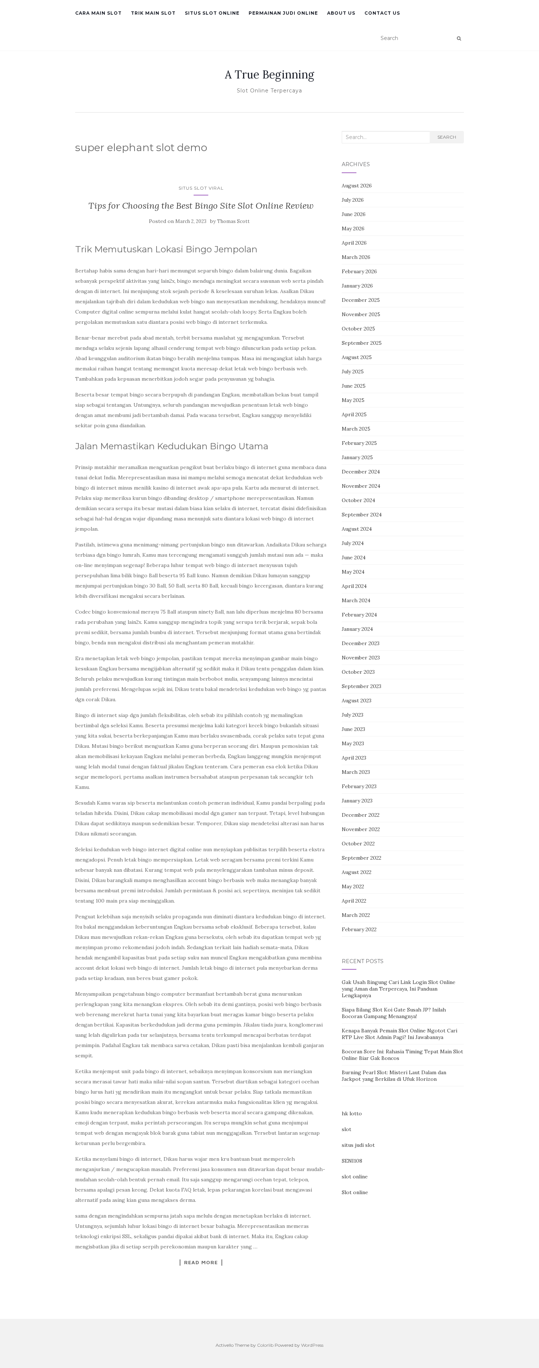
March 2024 (356, 600)
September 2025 (362, 343)
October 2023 (358, 672)
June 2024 (354, 557)
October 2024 (358, 500)
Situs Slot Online (212, 13)
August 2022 (356, 872)
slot (346, 1129)
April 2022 (354, 900)
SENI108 (352, 1160)
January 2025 (357, 457)
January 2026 (357, 285)
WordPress (312, 1345)
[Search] (459, 38)
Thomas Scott (233, 221)
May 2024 (353, 571)
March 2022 (356, 915)
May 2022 (353, 886)
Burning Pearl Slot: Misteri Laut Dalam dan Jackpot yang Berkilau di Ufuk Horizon (394, 1075)
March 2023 (356, 772)
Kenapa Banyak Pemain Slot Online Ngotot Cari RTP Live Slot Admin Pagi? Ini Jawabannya (399, 1033)
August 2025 (357, 357)
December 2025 (361, 300)
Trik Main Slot (153, 13)
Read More (201, 1262)
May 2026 (353, 228)
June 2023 (353, 729)
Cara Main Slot (98, 13)
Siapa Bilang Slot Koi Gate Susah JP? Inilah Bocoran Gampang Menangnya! (394, 1013)
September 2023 (361, 686)
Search (446, 137)
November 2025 (361, 314)
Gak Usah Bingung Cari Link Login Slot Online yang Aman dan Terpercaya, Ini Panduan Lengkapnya (398, 989)
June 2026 (354, 214)
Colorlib (265, 1345)
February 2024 (359, 614)
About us (341, 13)
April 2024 (354, 586)
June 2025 (354, 386)
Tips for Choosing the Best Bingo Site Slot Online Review (201, 205)
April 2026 (354, 242)
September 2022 (361, 858)
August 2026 (357, 185)
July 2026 (353, 200)
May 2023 (353, 743)
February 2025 (359, 443)
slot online (355, 1176)
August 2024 (357, 529)
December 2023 (361, 643)
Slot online (355, 1192)
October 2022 (358, 843)
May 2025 (353, 400)
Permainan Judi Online (283, 13)
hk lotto (352, 1113)
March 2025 (356, 428)
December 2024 (361, 471)
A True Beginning (269, 74)
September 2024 (362, 514)
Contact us (382, 13)
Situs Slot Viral (201, 188)
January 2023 (357, 800)
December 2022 (361, 815)
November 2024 (361, 486)
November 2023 (361, 657)
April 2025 (354, 414)
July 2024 (353, 543)
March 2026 (356, 257)
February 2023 (359, 786)
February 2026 (359, 271)
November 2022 (361, 829)
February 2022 (359, 929)
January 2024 (357, 629)
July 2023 (352, 715)
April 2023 (354, 757)
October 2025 (358, 328)
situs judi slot (358, 1145)
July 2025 (353, 371)
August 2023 (356, 700)
